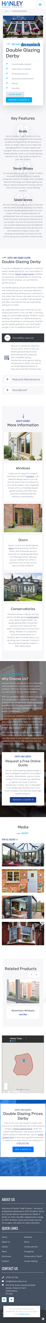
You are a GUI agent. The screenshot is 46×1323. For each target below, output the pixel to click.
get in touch (7, 722)
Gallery (5, 1247)
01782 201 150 (23, 1143)
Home (7, 11)
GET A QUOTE (22, 1149)
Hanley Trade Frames (24, 274)
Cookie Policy (24, 1314)
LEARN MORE (15, 94)
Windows (28, 1237)
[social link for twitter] (12, 1300)
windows (30, 476)
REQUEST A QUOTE (18, 100)
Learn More (23, 1014)
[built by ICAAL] (42, 1319)
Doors (26, 1242)
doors (11, 548)
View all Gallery (9, 839)
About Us (6, 1242)
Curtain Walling (30, 1261)
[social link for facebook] (5, 1300)
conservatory (33, 617)
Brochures (6, 1256)
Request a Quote (22, 800)
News (4, 1251)
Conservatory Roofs (33, 1256)
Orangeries (29, 1251)
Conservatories (31, 1247)
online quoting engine (22, 1129)
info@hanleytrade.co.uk (16, 1281)
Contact (5, 1261)
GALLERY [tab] (24, 833)
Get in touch (14, 727)
